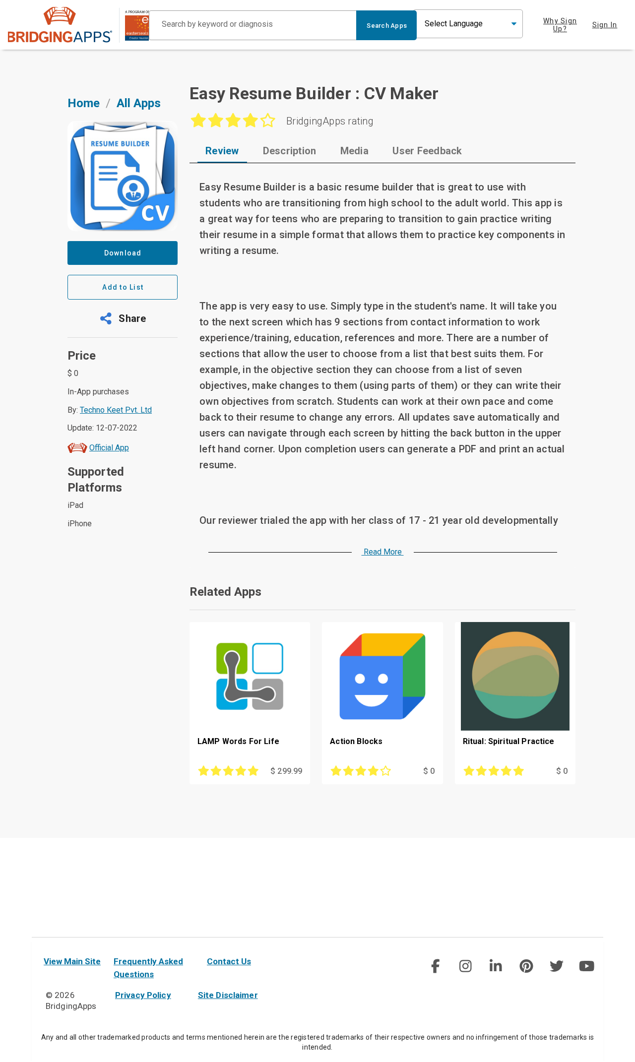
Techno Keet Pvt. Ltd (116, 410)
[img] (435, 966)
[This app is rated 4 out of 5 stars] (365, 771)
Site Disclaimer (228, 995)
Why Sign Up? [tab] (560, 25)
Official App (109, 447)
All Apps (139, 103)
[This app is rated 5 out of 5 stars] (232, 771)
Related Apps (225, 592)
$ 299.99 (286, 771)
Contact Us (229, 961)
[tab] (222, 151)
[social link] (435, 966)
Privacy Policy (143, 995)
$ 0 (429, 771)
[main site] (78, 24)
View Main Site (72, 961)
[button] (122, 318)
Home (83, 103)
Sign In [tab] (605, 25)
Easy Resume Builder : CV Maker (314, 93)
